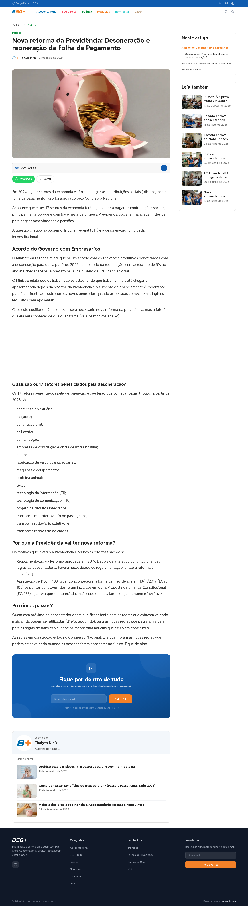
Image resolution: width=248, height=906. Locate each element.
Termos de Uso (136, 862)
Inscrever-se (211, 864)
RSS (130, 869)
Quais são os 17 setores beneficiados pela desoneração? (206, 55)
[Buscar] (233, 12)
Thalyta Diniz (46, 743)
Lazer (138, 11)
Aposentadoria (46, 11)
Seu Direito (69, 11)
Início (19, 25)
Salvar (47, 179)
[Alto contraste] (233, 3)
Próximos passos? (192, 69)
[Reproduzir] (164, 168)
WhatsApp (25, 179)
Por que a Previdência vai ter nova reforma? (206, 63)
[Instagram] (15, 864)
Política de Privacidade (141, 854)
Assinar (120, 699)
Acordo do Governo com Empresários (205, 47)
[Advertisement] (91, 350)
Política (87, 11)
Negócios (103, 11)
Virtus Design (229, 900)
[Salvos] (226, 12)
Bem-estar (122, 11)
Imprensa (133, 847)
